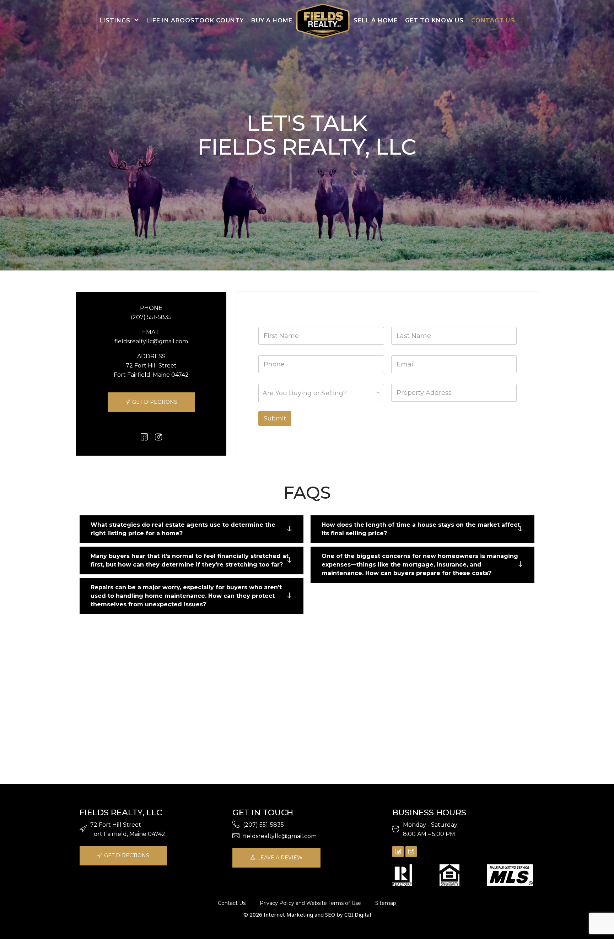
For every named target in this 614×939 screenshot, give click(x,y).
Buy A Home (271, 20)
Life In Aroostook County (195, 20)
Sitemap (385, 903)
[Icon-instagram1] (158, 437)
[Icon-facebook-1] (144, 437)
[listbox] (321, 393)
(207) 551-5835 (151, 317)
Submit (275, 418)
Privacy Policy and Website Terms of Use (310, 903)
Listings (114, 20)
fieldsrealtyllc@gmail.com (151, 341)
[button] (191, 529)
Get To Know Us (434, 20)
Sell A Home (376, 20)
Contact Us (493, 20)
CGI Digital (357, 914)
